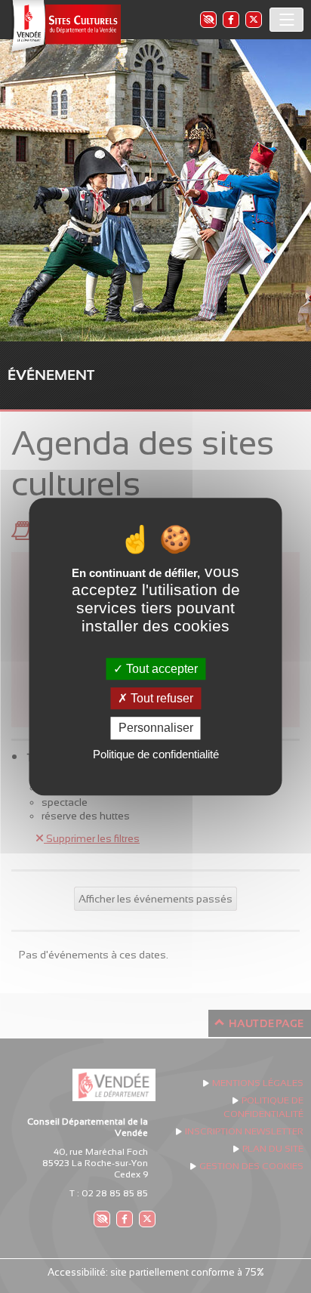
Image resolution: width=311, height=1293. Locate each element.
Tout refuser (160, 698)
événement (51, 375)
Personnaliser (156, 728)
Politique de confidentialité (156, 754)
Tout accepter (160, 668)
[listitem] (207, 19)
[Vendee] (64, 26)
